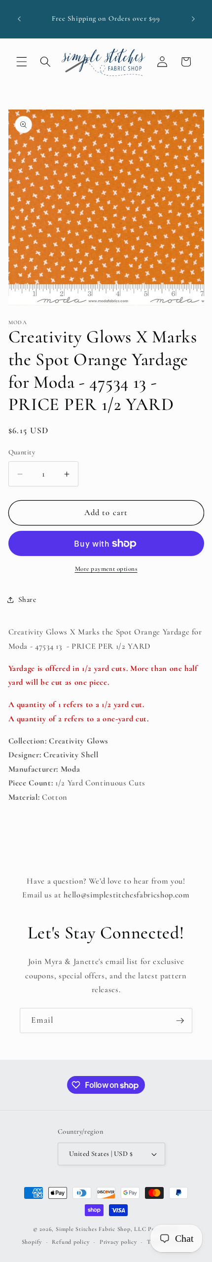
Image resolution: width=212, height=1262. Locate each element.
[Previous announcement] (19, 19)
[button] (22, 62)
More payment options (106, 569)
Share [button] (27, 599)
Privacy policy (118, 1241)
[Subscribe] (180, 1021)
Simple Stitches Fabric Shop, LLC (101, 1228)
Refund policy (70, 1241)
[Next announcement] (193, 19)
